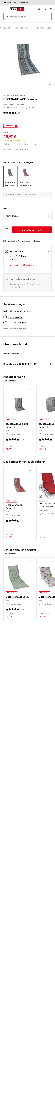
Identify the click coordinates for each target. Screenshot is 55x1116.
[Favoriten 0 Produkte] (45, 9)
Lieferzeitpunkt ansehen (22, 265)
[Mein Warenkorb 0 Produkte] (50, 9)
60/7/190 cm (12, 216)
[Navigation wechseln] (5, 9)
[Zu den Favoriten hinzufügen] (6, 229)
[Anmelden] (39, 9)
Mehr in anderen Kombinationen (22, 194)
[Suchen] (7, 16)
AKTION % (9, 126)
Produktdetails (11, 353)
